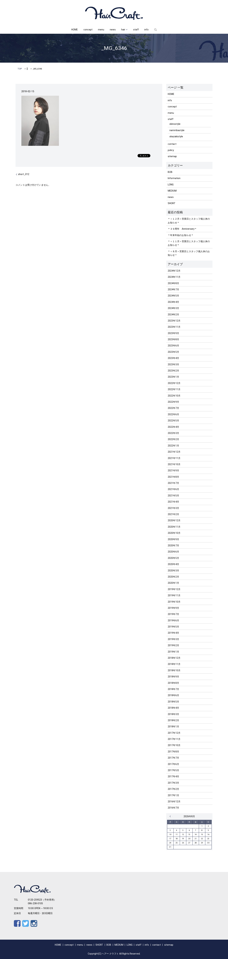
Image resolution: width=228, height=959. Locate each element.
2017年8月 (173, 751)
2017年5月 (173, 770)
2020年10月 (174, 533)
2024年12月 (174, 270)
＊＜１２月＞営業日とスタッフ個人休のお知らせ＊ (189, 220)
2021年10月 (174, 464)
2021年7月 (173, 483)
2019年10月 (174, 601)
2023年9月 (173, 333)
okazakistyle (176, 136)
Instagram (34, 923)
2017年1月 (173, 795)
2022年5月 (173, 420)
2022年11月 (174, 389)
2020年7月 (173, 545)
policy (171, 150)
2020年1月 (173, 583)
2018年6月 (173, 695)
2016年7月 (173, 807)
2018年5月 (173, 701)
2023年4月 (173, 358)
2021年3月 (173, 508)
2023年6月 (173, 345)
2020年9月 (173, 539)
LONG (171, 184)
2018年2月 (173, 720)
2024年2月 (173, 314)
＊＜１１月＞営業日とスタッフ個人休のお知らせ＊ (189, 243)
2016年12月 (174, 801)
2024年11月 (174, 277)
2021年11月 (174, 458)
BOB (170, 172)
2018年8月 (173, 683)
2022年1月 (173, 445)
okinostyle (174, 124)
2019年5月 (173, 626)
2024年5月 (173, 295)
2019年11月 (174, 595)
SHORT (171, 203)
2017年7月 (173, 757)
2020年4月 (173, 564)
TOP (20, 69)
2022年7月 (173, 408)
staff (136, 29)
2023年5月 (173, 352)
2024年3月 (173, 308)
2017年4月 (173, 776)
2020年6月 (173, 551)
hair (123, 29)
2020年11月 (174, 526)
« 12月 (171, 816)
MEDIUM (172, 190)
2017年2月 (173, 789)
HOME (74, 29)
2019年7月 (173, 614)
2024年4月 (173, 302)
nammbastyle (176, 130)
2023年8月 (173, 339)
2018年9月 (173, 676)
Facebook (17, 923)
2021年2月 (173, 514)
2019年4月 (173, 632)
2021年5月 (173, 495)
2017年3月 (173, 782)
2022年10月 (174, 395)
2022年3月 (173, 433)
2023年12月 (174, 320)
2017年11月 (174, 739)
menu (101, 29)
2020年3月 (173, 570)
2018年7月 (173, 689)
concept (87, 29)
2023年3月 (173, 364)
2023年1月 (173, 376)
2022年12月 (174, 383)
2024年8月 (173, 283)
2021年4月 (173, 501)
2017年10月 (174, 745)
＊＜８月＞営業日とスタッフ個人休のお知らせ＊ (189, 253)
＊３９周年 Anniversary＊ (182, 228)
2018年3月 (173, 714)
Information (174, 178)
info (146, 29)
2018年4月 (173, 707)
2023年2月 (173, 370)
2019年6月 (173, 620)
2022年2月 (173, 439)
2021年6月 (173, 489)
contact (172, 144)
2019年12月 (174, 589)
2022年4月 (173, 427)
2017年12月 (174, 733)
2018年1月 (173, 726)
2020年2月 (173, 576)
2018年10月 (174, 670)
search (155, 29)
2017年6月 (173, 764)
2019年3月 (173, 639)
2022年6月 (173, 414)
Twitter (25, 923)
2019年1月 (173, 651)
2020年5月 (173, 558)
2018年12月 (174, 658)
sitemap (172, 156)
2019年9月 (173, 608)
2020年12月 (174, 520)
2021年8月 (173, 476)
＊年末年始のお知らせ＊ (180, 235)
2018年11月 (174, 664)
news (113, 29)
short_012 (23, 174)
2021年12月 (174, 451)
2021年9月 (173, 470)
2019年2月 (173, 645)
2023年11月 (174, 327)
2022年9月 (173, 402)
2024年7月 (173, 289)
